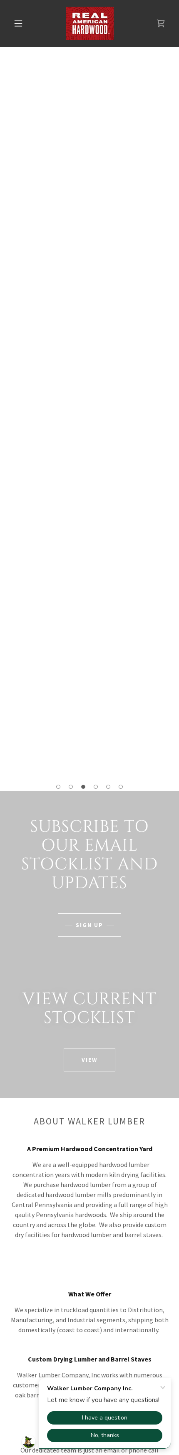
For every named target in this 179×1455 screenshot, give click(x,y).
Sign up (89, 925)
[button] (18, 23)
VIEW (89, 1059)
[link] (90, 23)
